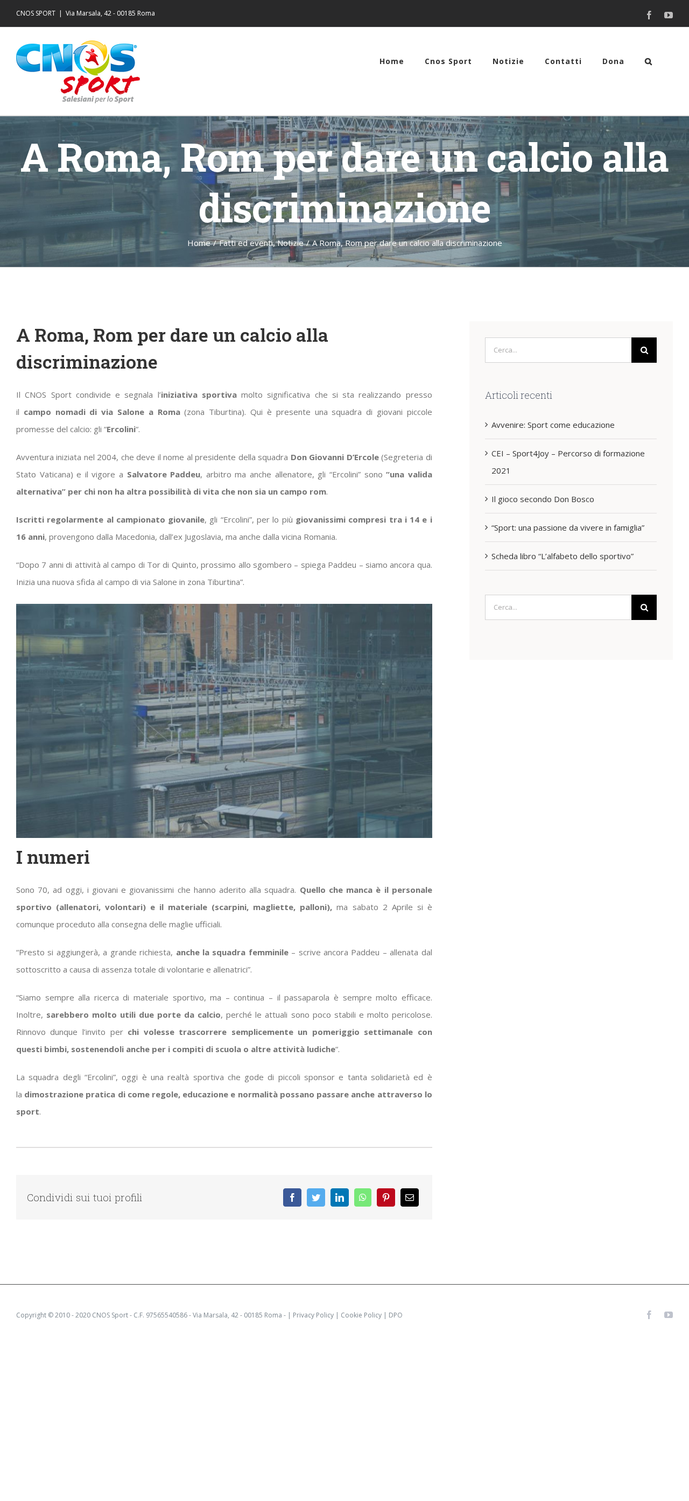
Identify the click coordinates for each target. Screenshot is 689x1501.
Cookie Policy (361, 1315)
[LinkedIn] (339, 1197)
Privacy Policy (313, 1315)
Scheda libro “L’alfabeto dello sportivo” (562, 556)
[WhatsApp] (362, 1197)
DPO (396, 1315)
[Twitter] (316, 1197)
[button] (648, 61)
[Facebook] (292, 1197)
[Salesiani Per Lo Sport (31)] (224, 607)
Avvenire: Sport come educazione (553, 424)
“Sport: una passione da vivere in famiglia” (567, 527)
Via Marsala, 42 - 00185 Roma (110, 13)
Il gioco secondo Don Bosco (542, 499)
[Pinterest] (386, 1197)
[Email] (409, 1197)
